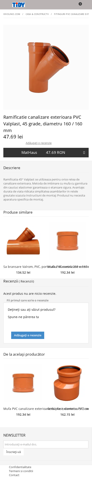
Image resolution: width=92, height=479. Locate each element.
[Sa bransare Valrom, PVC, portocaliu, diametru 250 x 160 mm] (23, 241)
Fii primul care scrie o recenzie (27, 300)
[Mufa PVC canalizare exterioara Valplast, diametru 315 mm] (67, 241)
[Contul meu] (86, 5)
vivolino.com (11, 14)
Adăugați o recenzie (39, 143)
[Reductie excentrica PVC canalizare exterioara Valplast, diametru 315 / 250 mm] (67, 383)
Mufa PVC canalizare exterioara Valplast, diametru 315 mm (47, 409)
